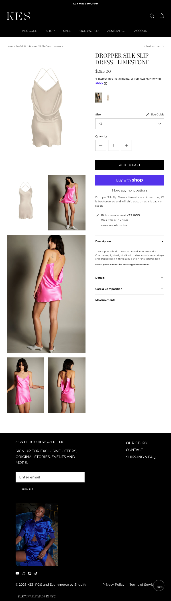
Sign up (27, 489)
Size (98, 114)
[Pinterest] (29, 573)
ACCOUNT (141, 30)
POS (38, 585)
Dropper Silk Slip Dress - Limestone (46, 46)
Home (10, 46)
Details (129, 277)
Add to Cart (130, 165)
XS (100, 123)
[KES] (18, 16)
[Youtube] (17, 573)
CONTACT (134, 450)
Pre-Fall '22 (21, 46)
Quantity (101, 136)
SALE (67, 30)
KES (30, 585)
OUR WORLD (89, 30)
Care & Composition (129, 288)
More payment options (130, 190)
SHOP (50, 30)
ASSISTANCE (116, 30)
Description (129, 241)
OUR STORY (136, 443)
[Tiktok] (36, 573)
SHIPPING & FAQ (140, 457)
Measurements (129, 300)
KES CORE (29, 30)
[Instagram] (23, 573)
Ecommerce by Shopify (68, 585)
